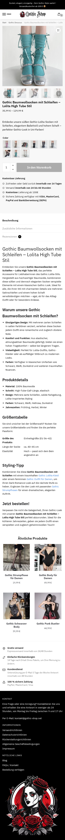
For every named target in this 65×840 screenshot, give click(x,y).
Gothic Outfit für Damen (39, 479)
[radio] (7, 144)
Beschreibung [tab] (10, 220)
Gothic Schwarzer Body (16, 625)
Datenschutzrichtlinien (14, 734)
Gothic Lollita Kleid (48, 475)
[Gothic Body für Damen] (48, 557)
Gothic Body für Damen (48, 577)
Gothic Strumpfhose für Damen (16, 577)
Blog (4, 760)
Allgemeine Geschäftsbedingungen (21, 743)
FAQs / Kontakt (10, 765)
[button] (58, 30)
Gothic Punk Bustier (48, 623)
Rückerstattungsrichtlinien (16, 739)
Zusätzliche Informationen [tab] (17, 228)
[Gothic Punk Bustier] (48, 606)
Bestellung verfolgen (13, 769)
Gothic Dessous (15, 22)
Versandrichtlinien (12, 730)
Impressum (8, 748)
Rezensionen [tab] (11, 236)
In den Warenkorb (39, 167)
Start (4, 22)
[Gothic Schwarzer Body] (16, 606)
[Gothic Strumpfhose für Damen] (16, 557)
